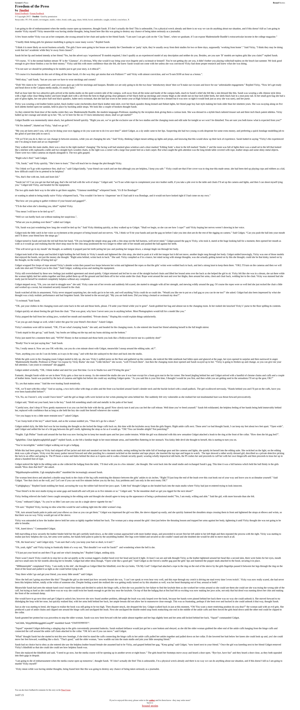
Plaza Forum (65, 690)
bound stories (150, 705)
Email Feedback (22, 13)
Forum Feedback (37, 13)
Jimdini (24, 10)
